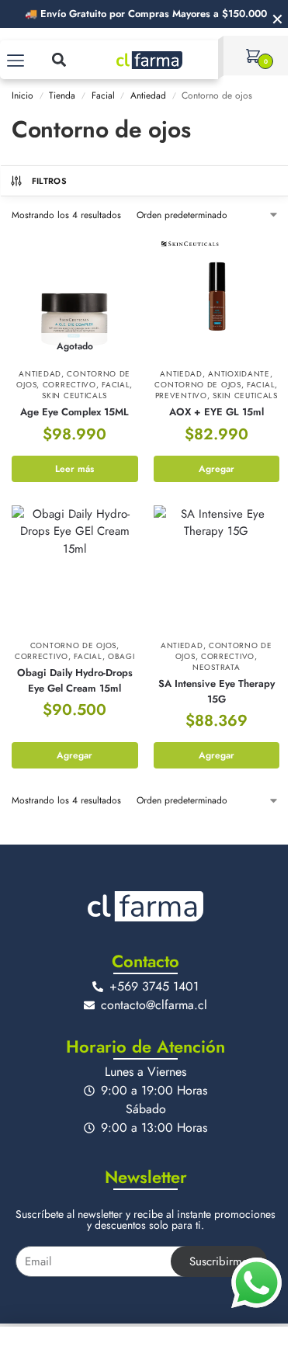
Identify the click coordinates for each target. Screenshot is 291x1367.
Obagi (121, 656)
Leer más (74, 469)
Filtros (49, 181)
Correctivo (69, 384)
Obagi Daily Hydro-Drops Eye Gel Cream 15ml (75, 680)
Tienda (62, 95)
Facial (103, 95)
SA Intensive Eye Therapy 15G (216, 691)
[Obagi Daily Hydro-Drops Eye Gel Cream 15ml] (75, 568)
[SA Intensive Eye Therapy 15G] (217, 568)
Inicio (22, 95)
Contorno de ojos (197, 384)
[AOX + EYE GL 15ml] (217, 297)
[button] (58, 59)
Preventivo (181, 395)
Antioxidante (238, 374)
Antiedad (148, 95)
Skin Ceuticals (74, 395)
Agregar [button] (216, 469)
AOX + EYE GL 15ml (216, 411)
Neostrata (216, 667)
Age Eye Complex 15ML (74, 411)
